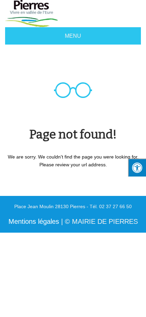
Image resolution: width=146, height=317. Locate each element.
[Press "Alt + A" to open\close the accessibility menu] (137, 167)
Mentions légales (33, 221)
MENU (73, 36)
